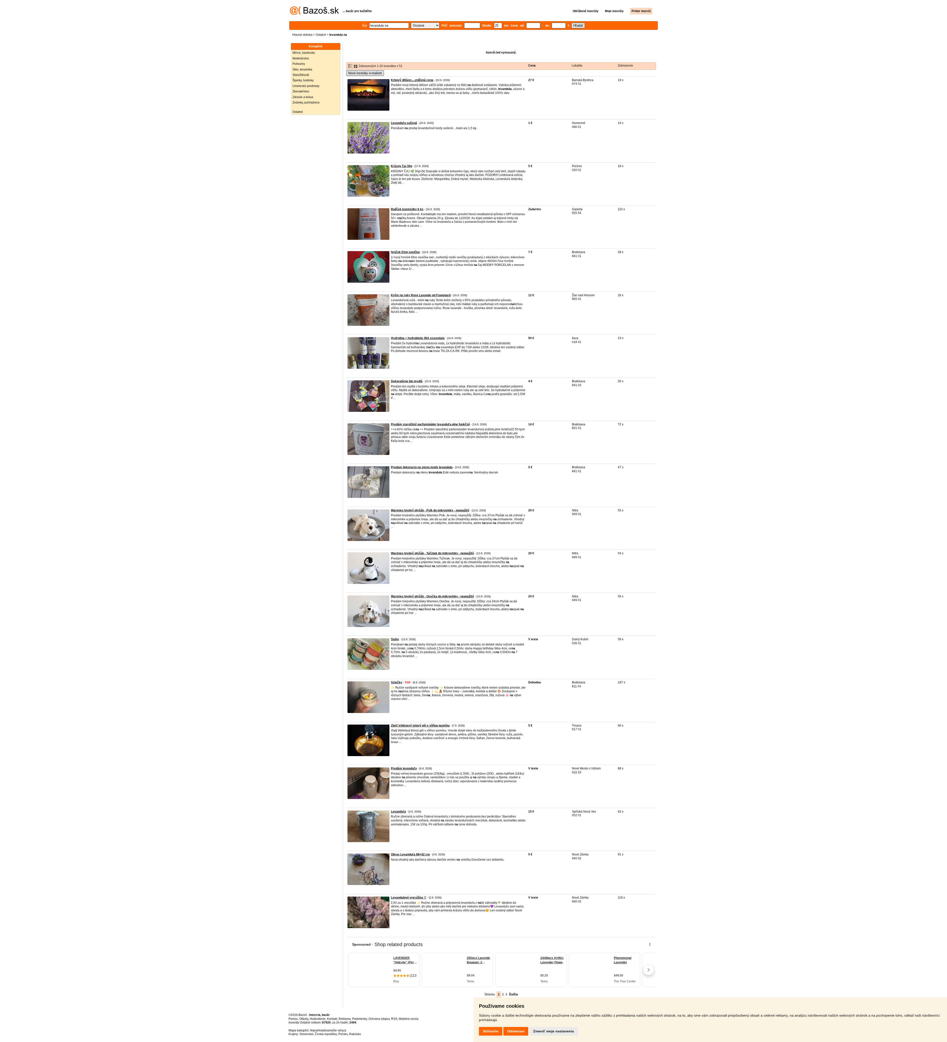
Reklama (345, 1019)
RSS (394, 1019)
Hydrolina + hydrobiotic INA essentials (418, 338)
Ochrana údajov (379, 1019)
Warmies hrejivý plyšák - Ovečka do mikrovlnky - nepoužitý (432, 596)
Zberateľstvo (300, 91)
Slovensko (306, 1034)
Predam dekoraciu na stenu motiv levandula (422, 467)
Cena (532, 65)
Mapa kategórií (299, 1030)
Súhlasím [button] (490, 1031)
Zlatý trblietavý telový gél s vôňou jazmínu (420, 725)
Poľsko (343, 1034)
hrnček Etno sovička (405, 252)
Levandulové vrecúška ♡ (408, 897)
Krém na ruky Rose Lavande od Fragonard (421, 295)
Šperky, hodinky (303, 80)
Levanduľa (398, 811)
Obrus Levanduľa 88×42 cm (410, 854)
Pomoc (293, 1019)
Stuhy (395, 639)
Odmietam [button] (515, 1031)
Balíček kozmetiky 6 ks (407, 209)
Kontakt (332, 1019)
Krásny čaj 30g (401, 166)
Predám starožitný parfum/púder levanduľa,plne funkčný (430, 424)
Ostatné (321, 34)
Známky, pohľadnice (306, 102)
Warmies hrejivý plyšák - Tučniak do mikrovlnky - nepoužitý (432, 553)
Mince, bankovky (303, 52)
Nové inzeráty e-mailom (365, 73)
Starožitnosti (300, 75)
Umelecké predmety (305, 86)
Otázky (303, 1019)
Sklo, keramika (302, 69)
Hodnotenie (318, 1019)
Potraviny (298, 64)
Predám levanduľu (404, 768)
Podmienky (359, 1019)
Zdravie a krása (302, 97)
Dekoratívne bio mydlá (406, 381)
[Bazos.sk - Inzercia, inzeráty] (314, 14)
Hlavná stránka (302, 34)
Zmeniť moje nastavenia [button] (553, 1031)
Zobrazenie (625, 65)
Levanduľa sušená (404, 123)
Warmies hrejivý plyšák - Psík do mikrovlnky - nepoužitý (430, 510)
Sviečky (396, 682)
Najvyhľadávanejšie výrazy (328, 1030)
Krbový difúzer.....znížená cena (412, 80)
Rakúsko (355, 1034)
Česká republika (326, 1034)
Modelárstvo (300, 58)
